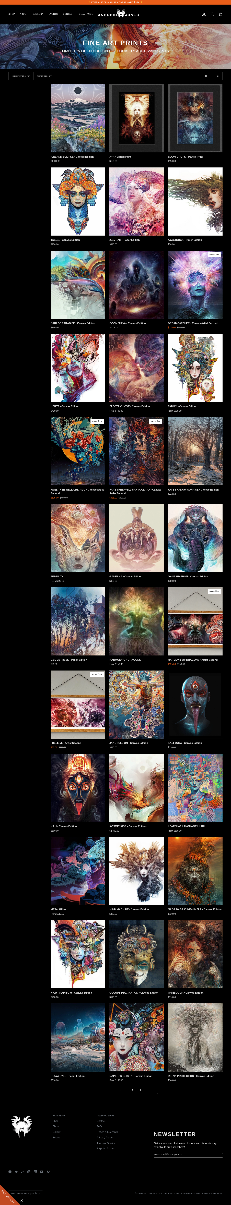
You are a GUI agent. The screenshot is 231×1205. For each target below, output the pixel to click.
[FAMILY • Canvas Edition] (195, 368)
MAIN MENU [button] (59, 1116)
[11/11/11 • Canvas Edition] (78, 201)
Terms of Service (106, 1143)
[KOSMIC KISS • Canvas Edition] (136, 788)
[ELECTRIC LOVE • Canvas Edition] (136, 368)
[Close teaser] (21, 1200)
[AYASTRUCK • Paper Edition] (195, 201)
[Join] (220, 1154)
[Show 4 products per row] (219, 76)
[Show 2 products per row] (206, 76)
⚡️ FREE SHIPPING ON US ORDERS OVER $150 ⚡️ (115, 2)
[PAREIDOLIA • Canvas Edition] (195, 954)
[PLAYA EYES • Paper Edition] (78, 1037)
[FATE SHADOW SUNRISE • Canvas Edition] (195, 451)
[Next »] (153, 1090)
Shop (55, 1121)
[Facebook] (9, 1171)
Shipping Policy (105, 1148)
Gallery (57, 1132)
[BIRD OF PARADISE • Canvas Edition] (78, 285)
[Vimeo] (48, 1171)
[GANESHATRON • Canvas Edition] (195, 538)
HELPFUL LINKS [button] (106, 1116)
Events (56, 1137)
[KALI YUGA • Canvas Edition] (195, 705)
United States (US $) (24, 1194)
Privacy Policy (105, 1137)
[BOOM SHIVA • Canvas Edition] (136, 285)
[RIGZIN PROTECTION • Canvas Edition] (195, 1037)
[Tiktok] (22, 1171)
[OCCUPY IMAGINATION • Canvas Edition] (136, 954)
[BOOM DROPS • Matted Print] (195, 118)
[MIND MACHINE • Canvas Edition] (136, 871)
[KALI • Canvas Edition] (78, 788)
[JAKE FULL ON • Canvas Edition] (136, 705)
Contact (101, 1121)
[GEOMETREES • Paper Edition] (78, 621)
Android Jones (146, 1194)
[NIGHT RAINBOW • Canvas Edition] (78, 954)
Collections (171, 1194)
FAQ (99, 1126)
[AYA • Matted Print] (136, 118)
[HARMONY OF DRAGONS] (136, 621)
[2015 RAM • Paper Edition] (136, 201)
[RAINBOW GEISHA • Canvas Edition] (136, 1037)
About (56, 1126)
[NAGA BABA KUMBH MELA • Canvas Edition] (195, 871)
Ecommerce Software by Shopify (202, 1194)
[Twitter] (16, 1171)
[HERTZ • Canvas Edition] (78, 368)
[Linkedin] (35, 1171)
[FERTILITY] (78, 538)
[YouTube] (41, 1171)
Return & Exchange (107, 1132)
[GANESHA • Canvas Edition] (136, 538)
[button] (12, 14)
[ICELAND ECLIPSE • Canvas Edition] (78, 118)
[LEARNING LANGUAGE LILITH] (195, 788)
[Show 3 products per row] (212, 76)
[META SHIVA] (78, 871)
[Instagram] (28, 1171)
